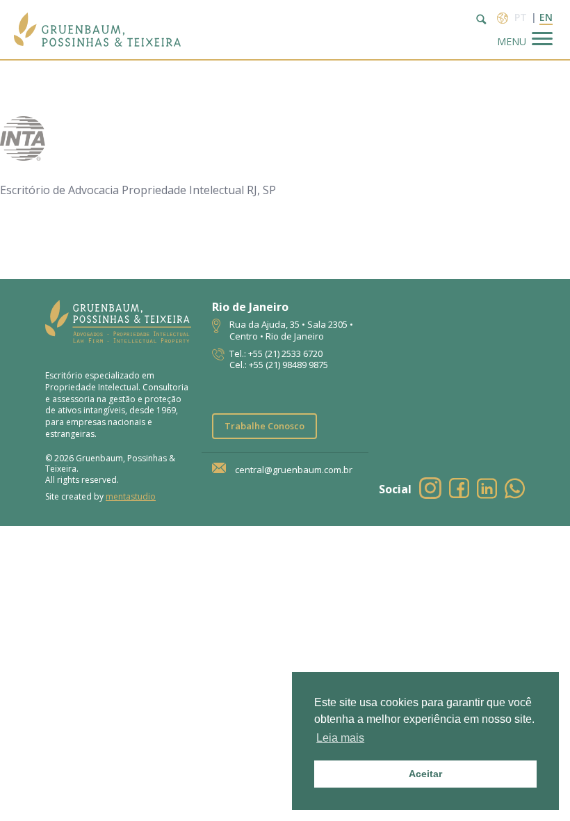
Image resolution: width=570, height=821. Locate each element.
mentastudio (131, 496)
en (546, 17)
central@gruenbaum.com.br (293, 470)
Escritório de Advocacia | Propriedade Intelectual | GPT (97, 30)
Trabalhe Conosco (264, 426)
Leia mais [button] (340, 738)
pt (520, 17)
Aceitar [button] (425, 773)
